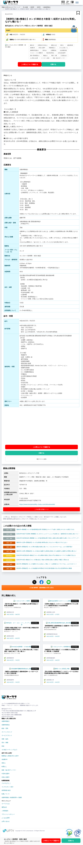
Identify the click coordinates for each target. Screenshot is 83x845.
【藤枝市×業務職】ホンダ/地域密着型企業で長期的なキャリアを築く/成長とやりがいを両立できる (45, 529)
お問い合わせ (6, 821)
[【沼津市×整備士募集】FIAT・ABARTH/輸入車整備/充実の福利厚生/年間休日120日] (21, 624)
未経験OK (4, 759)
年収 (11, 34)
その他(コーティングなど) (9, 749)
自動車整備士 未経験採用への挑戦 (12, 797)
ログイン (72, 3)
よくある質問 (6, 818)
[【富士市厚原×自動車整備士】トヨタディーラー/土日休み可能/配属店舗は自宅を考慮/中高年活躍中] (61, 669)
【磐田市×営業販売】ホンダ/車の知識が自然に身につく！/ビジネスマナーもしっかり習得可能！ (44, 546)
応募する (53, 64)
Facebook (41, 582)
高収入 (4, 763)
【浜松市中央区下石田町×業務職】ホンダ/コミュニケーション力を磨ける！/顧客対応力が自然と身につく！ (48, 534)
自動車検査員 (6, 725)
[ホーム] (9, 698)
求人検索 (63, 3)
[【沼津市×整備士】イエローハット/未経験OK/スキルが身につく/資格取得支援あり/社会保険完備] (61, 601)
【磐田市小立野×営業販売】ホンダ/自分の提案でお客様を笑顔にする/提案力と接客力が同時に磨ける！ (46, 551)
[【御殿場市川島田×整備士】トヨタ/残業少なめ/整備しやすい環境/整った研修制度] (61, 647)
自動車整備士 (47, 7)
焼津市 (39, 7)
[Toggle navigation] (77, 2)
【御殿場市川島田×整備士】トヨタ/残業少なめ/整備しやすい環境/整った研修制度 (61, 650)
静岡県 (32, 7)
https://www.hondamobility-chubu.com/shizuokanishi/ (37, 504)
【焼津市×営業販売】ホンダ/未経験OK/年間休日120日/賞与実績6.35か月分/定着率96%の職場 (44, 568)
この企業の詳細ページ (41, 509)
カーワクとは (6, 803)
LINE (49, 582)
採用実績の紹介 (6, 790)
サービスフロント (7, 735)
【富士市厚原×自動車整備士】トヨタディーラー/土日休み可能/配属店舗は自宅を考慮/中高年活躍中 (61, 672)
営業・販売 (5, 739)
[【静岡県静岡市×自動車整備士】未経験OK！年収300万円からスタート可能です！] (61, 623)
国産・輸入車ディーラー (9, 770)
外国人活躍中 (6, 777)
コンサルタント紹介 (7, 787)
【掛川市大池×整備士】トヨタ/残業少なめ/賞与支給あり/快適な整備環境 (21, 604)
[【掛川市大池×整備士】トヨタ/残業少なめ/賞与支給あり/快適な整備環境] (21, 601)
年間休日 (48, 34)
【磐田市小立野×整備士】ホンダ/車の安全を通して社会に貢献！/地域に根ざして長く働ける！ (21, 650)
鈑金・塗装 (5, 728)
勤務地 (12, 39)
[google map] (41, 426)
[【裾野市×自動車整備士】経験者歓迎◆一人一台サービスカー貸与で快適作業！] (21, 669)
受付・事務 (5, 742)
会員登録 (68, 3)
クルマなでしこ (6, 783)
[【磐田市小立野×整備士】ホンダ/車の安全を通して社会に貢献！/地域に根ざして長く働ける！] (21, 647)
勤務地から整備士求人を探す (10, 756)
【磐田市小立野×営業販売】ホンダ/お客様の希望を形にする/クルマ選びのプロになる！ (42, 542)
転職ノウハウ (6, 794)
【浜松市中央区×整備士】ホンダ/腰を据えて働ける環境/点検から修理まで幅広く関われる (42, 559)
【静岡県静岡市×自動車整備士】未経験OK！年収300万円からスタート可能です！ (61, 626)
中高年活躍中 (6, 773)
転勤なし (4, 766)
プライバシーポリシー (8, 814)
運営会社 (4, 807)
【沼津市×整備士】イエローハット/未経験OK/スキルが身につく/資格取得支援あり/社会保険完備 (61, 604)
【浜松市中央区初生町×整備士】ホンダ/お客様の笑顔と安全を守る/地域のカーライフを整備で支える (46, 555)
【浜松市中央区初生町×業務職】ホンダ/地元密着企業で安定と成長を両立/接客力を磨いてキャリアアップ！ (48, 538)
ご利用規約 (5, 811)
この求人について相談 (29, 64)
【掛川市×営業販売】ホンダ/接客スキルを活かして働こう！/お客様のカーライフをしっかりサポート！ (46, 564)
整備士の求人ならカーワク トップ (11, 7)
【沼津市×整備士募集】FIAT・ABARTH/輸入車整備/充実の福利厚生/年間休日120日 (21, 628)
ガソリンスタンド (7, 732)
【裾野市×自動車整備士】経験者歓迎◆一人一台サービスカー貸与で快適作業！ (21, 672)
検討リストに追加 (41, 459)
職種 (46, 39)
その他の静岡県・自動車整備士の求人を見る (41, 587)
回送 (3, 746)
